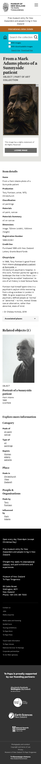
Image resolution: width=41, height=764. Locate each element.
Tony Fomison (8, 503)
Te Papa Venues (8, 644)
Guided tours (7, 624)
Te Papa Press (8, 635)
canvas (7, 434)
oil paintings (8, 444)
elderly (7, 457)
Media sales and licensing (12, 621)
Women (7, 454)
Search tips (15, 50)
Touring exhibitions (10, 628)
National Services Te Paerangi (13, 648)
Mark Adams (7, 517)
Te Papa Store (7, 631)
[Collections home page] (5, 37)
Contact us (6, 608)
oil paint (8, 431)
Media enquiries (8, 615)
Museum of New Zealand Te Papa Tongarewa (20, 752)
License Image (20, 150)
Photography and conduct (20, 744)
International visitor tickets (20, 29)
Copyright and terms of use (20, 747)
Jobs (4, 611)
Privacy (20, 750)
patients (8, 459)
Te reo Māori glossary (10, 655)
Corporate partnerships (11, 651)
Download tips (27, 50)
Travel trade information (11, 641)
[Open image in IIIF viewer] (37, 85)
